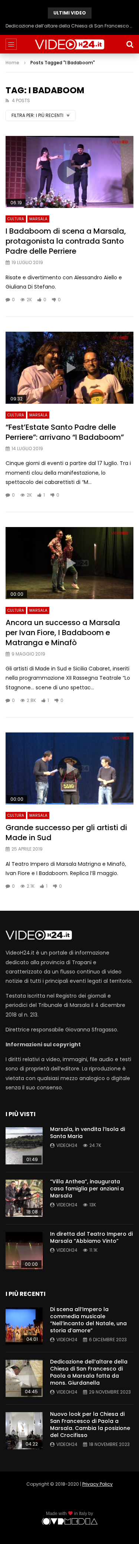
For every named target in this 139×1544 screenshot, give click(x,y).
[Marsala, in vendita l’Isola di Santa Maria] (24, 1145)
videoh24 (66, 1145)
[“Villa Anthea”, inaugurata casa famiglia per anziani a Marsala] (24, 1198)
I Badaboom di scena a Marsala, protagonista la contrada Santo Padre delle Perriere (66, 241)
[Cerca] (129, 44)
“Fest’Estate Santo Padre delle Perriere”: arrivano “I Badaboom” (65, 432)
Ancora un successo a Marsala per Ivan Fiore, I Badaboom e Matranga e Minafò (63, 632)
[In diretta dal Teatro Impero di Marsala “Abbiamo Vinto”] (24, 1250)
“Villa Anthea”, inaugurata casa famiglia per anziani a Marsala (87, 1188)
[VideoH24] (70, 44)
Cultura (15, 219)
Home (12, 62)
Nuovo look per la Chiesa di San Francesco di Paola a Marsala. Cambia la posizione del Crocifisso (90, 1424)
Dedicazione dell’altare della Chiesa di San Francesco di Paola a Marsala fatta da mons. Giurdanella (69, 26)
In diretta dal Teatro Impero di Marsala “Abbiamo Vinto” (91, 1237)
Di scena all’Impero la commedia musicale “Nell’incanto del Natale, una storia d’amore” (88, 1320)
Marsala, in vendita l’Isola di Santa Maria (87, 1132)
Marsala (38, 219)
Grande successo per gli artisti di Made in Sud (66, 832)
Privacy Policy (97, 1484)
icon (69, 172)
